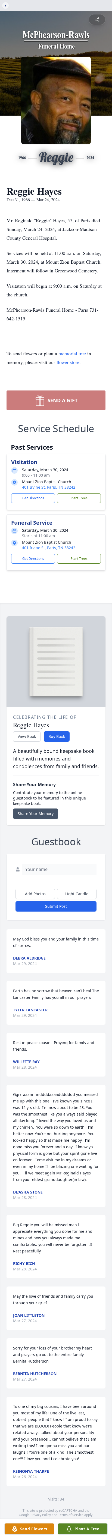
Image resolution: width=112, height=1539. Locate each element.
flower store (68, 362)
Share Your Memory (36, 813)
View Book (27, 736)
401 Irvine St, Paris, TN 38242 (48, 487)
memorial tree (72, 353)
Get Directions (33, 498)
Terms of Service (70, 1515)
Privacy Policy (40, 1515)
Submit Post (56, 906)
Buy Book (56, 736)
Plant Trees (79, 498)
